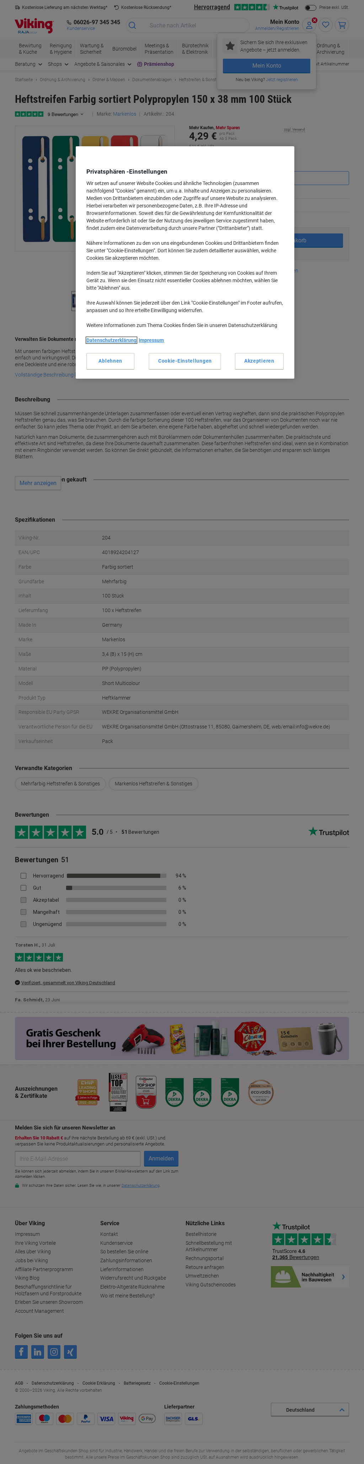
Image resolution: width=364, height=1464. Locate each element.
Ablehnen (110, 361)
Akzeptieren (259, 361)
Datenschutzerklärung (111, 340)
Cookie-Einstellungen (185, 361)
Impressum (151, 340)
